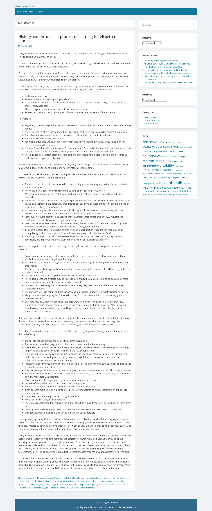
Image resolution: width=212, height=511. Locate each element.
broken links (166, 156)
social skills (30, 484)
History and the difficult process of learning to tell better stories (67, 38)
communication (153, 161)
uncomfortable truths (55, 487)
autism (178, 151)
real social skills (155, 177)
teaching (170, 194)
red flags (166, 177)
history (41, 481)
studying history (43, 484)
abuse (158, 142)
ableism (148, 142)
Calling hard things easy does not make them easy (168, 82)
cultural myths (96, 478)
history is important (53, 481)
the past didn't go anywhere (91, 484)
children (175, 156)
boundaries (151, 156)
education (178, 166)
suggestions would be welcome (64, 484)
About (40, 11)
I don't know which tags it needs (77, 481)
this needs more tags (36, 487)
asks (169, 151)
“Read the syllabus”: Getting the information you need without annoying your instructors (167, 65)
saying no (147, 183)
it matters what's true (108, 481)
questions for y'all (184, 173)
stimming (161, 195)
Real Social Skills (25, 11)
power (157, 173)
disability (167, 165)
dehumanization (150, 165)
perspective (148, 173)
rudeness (184, 177)
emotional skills (117, 478)
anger (156, 151)
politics (122, 481)
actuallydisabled (185, 147)
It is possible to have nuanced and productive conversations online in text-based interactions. (167, 71)
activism (178, 142)
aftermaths (147, 151)
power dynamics (168, 173)
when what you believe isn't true (80, 487)
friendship (148, 169)
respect (175, 177)
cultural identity (82, 478)
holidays (158, 170)
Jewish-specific (151, 117)
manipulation (177, 170)
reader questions (152, 120)
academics (44, 478)
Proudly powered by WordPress (89, 507)
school (156, 183)
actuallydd (171, 146)
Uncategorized (27, 478)
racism (145, 177)
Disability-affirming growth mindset (161, 60)
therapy (178, 194)
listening (167, 169)
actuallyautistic (153, 146)
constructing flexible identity (62, 478)
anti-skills (163, 151)
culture (106, 478)
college (182, 156)
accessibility (168, 142)
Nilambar (132, 507)
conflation (170, 161)
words (184, 195)
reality (21, 484)
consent (178, 161)
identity (95, 481)
